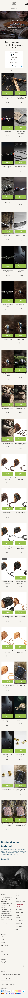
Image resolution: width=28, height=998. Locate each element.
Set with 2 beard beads (20, 374)
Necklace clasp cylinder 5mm (7, 271)
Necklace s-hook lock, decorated (7, 201)
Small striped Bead (20, 305)
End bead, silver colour (7, 235)
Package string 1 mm (7, 443)
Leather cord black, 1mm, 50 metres (20, 790)
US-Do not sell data (6, 940)
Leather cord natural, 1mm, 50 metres (7, 824)
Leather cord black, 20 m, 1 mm (7, 547)
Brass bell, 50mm (20, 720)
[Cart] (26, 4)
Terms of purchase (20, 901)
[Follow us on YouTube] (9, 978)
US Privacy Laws (5, 937)
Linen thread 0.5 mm (20, 408)
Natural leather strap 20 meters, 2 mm (8, 686)
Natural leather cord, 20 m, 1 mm (8, 651)
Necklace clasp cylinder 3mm (7, 305)
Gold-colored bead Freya (20, 755)
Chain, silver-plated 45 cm (7, 720)
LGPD (2, 949)
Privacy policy (19, 926)
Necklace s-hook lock (20, 201)
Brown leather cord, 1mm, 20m (20, 478)
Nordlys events (19, 912)
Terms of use (19, 923)
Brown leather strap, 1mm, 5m (20, 444)
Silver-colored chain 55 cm (20, 167)
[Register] (23, 966)
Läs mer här (5, 859)
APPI (2, 951)
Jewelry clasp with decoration (7, 167)
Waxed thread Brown (7, 408)
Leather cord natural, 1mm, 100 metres (20, 824)
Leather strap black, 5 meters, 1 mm (20, 513)
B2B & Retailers (19, 920)
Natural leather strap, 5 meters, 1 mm (20, 617)
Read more (4, 923)
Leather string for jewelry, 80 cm (20, 132)
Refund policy (19, 909)
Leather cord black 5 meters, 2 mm (20, 547)
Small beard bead (7, 339)
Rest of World (4, 954)
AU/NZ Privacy (4, 946)
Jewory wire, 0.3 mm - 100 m (20, 236)
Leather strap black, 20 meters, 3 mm (7, 617)
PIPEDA (3, 943)
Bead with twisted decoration (7, 374)
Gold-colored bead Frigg (7, 789)
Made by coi (13, 984)
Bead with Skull (20, 339)
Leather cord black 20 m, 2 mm (7, 582)
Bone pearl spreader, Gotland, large (20, 97)
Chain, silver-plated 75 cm (7, 755)
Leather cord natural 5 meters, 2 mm (20, 651)
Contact (17, 899)
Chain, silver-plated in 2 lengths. (20, 271)
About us (18, 896)
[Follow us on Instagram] (6, 978)
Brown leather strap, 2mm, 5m (7, 478)
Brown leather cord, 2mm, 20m (8, 513)
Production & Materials (19, 916)
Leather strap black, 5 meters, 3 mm (20, 582)
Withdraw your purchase (19, 905)
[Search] (4, 4)
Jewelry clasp (7, 131)
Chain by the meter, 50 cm (7, 97)
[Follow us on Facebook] (3, 978)
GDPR (17, 929)
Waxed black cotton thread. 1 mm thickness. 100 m (20, 686)
